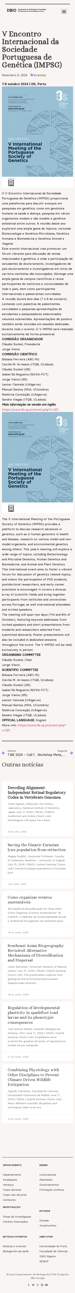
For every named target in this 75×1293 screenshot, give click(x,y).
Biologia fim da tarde (16, 1251)
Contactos (9, 1200)
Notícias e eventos (14, 1246)
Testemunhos (47, 1225)
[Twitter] (33, 1285)
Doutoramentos (49, 1184)
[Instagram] (37, 1285)
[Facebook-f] (29, 1285)
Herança (8, 1184)
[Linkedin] (42, 1285)
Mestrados (45, 1179)
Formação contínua (51, 1189)
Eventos (40, 75)
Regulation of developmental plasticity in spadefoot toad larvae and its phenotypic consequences (34, 1015)
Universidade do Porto (53, 1246)
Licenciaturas (47, 1174)
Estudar (44, 1220)
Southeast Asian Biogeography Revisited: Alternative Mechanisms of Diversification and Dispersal (36, 953)
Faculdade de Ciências (53, 1251)
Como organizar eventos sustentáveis (30, 899)
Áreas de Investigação (17, 1216)
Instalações (10, 1179)
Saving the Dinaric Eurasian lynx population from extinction (37, 847)
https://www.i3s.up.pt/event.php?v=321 (30, 409)
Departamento (12, 1174)
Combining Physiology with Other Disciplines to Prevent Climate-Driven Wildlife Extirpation (33, 1077)
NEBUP (44, 1261)
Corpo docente (12, 1189)
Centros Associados (15, 1221)
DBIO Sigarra (47, 1256)
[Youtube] (46, 1285)
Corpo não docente (15, 1194)
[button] (64, 11)
